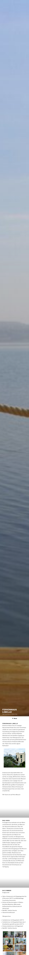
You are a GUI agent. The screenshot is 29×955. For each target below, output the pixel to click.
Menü (15, 718)
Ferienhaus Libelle (9, 710)
